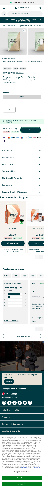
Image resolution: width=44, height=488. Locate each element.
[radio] (22, 97)
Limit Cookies (22, 478)
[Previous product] (37, 257)
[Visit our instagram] (4, 403)
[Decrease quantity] (5, 109)
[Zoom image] (24, 30)
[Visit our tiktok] (14, 403)
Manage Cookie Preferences (14, 388)
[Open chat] (30, 403)
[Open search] (3, 13)
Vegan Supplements (25, 26)
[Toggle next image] (41, 42)
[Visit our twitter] (20, 403)
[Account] (34, 7)
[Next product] (41, 257)
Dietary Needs (12, 26)
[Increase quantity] (13, 109)
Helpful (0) (37, 318)
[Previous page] (37, 329)
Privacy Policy (25, 467)
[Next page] (41, 329)
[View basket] (40, 7)
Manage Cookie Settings (22, 472)
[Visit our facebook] (9, 403)
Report (34, 321)
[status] (9, 109)
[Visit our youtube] (25, 403)
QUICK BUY (14, 243)
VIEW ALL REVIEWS (11, 321)
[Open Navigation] (4, 7)
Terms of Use (37, 467)
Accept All (21, 484)
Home (4, 26)
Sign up (9, 381)
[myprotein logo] (22, 8)
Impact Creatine (13, 228)
